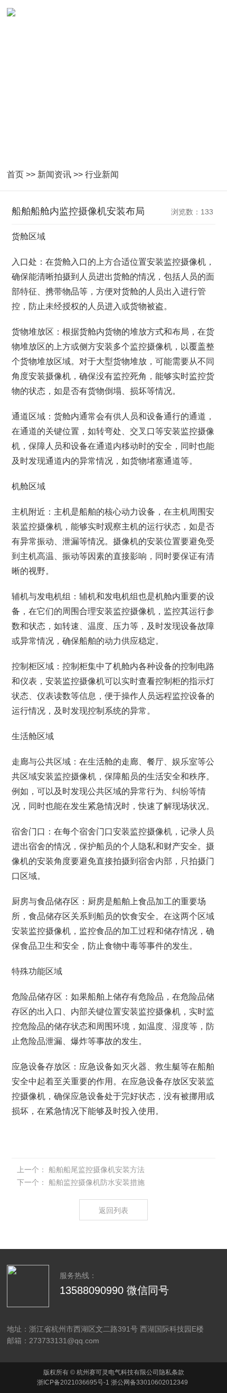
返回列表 (113, 1210)
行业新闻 (102, 174)
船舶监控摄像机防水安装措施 (97, 1182)
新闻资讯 (54, 174)
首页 (15, 174)
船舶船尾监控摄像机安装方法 (97, 1169)
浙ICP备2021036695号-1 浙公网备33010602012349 (112, 1382)
